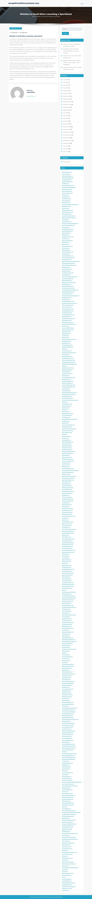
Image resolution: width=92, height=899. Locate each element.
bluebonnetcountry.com (68, 236)
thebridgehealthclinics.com (68, 673)
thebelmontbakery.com (67, 212)
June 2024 (65, 115)
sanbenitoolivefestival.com (68, 451)
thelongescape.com (66, 565)
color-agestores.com (67, 432)
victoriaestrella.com (67, 620)
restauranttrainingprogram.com (69, 392)
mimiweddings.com (66, 881)
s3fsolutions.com (66, 299)
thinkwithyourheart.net (67, 322)
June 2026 (65, 79)
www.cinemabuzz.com (67, 772)
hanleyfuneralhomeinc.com (68, 360)
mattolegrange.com (66, 567)
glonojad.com (65, 519)
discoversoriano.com (67, 457)
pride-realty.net (66, 841)
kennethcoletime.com (67, 546)
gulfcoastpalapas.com (67, 671)
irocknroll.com (65, 326)
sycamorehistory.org (67, 778)
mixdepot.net (65, 774)
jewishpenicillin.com (67, 396)
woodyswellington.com (67, 799)
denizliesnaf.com (66, 647)
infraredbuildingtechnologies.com (70, 290)
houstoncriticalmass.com (68, 468)
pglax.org (64, 590)
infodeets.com (65, 183)
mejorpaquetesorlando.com (68, 362)
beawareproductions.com (68, 531)
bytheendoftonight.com (67, 442)
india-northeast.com (67, 307)
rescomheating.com (67, 879)
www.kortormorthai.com (68, 725)
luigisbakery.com (66, 765)
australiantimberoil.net (67, 286)
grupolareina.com (66, 274)
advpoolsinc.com (66, 635)
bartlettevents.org (66, 271)
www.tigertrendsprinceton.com (69, 708)
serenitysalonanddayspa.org (68, 187)
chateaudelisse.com (67, 259)
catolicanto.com (66, 411)
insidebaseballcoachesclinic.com (70, 833)
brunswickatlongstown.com (68, 550)
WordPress (42, 897)
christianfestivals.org (67, 571)
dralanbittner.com (66, 343)
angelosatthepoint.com (67, 637)
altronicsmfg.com (66, 200)
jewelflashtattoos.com (67, 231)
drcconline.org (65, 630)
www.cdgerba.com (66, 808)
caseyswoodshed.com (67, 643)
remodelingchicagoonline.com (69, 753)
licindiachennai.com (67, 179)
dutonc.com (65, 563)
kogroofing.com (66, 248)
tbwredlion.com (66, 818)
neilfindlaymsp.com (67, 626)
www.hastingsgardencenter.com (70, 786)
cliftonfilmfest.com (66, 316)
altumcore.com (65, 658)
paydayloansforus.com (67, 210)
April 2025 (65, 90)
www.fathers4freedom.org (68, 709)
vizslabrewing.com (66, 341)
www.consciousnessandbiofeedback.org (71, 782)
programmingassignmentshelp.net (70, 204)
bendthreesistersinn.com (68, 599)
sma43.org (64, 751)
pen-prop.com (65, 706)
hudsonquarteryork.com (68, 804)
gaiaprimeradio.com (66, 559)
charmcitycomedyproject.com (69, 529)
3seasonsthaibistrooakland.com (69, 419)
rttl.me (63, 877)
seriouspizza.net (66, 654)
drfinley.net (65, 856)
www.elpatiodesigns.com (68, 803)
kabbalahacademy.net (67, 369)
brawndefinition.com (67, 489)
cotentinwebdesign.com (68, 278)
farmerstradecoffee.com (68, 683)
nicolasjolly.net (65, 506)
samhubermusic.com (67, 888)
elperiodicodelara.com (67, 176)
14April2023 (14, 32)
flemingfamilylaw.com (67, 858)
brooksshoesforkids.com (68, 664)
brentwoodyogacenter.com (68, 755)
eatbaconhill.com (66, 202)
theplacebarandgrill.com (68, 632)
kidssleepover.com (66, 206)
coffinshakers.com (66, 537)
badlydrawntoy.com (66, 692)
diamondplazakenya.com (68, 816)
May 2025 (65, 88)
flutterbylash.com (66, 844)
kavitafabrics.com (66, 609)
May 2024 (65, 118)
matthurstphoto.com (67, 829)
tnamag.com (65, 662)
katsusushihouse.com (67, 512)
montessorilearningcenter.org (69, 824)
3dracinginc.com (66, 466)
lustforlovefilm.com (67, 504)
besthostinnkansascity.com (68, 882)
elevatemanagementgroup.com (69, 852)
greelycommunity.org (67, 514)
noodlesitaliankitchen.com (68, 225)
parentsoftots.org (66, 679)
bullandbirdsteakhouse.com (68, 746)
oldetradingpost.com (67, 280)
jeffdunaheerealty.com (67, 715)
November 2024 (67, 104)
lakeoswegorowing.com (67, 862)
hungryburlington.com (67, 548)
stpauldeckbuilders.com (68, 732)
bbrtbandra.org (65, 234)
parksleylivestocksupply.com (69, 428)
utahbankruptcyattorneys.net (69, 324)
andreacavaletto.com (67, 426)
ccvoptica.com (65, 761)
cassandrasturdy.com (67, 449)
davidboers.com (66, 687)
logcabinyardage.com (67, 685)
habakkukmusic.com (67, 696)
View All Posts (30, 96)
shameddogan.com (66, 677)
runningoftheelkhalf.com (68, 713)
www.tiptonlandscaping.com (69, 757)
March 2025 (66, 93)
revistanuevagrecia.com (67, 521)
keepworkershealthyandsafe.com (70, 223)
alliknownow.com (66, 474)
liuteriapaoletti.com (66, 594)
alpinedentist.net (66, 250)
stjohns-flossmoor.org (67, 601)
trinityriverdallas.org (67, 415)
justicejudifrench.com (67, 540)
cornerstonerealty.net (67, 780)
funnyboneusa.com (66, 603)
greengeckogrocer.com (67, 381)
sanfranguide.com (66, 462)
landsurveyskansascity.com (68, 730)
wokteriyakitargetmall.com (68, 385)
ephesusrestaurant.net (67, 797)
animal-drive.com (66, 660)
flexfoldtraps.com (66, 721)
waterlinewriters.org (67, 675)
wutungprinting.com (67, 580)
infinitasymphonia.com (67, 508)
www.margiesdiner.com (67, 740)
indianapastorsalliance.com (68, 639)
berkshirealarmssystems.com (69, 339)
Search (65, 33)
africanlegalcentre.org (67, 510)
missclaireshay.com (66, 172)
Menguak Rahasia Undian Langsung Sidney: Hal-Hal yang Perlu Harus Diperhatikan (71, 62)
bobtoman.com (65, 244)
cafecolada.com (66, 455)
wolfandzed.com (66, 768)
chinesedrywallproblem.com (69, 597)
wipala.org (64, 434)
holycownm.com (66, 613)
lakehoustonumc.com (67, 694)
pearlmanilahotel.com (67, 240)
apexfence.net (65, 890)
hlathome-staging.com (67, 383)
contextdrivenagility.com (68, 533)
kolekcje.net (65, 409)
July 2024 (65, 112)
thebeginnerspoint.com (67, 459)
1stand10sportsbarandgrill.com (69, 364)
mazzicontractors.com (67, 793)
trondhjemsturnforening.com (69, 814)
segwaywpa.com (66, 670)
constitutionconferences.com (69, 649)
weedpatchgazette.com (67, 347)
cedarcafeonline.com (67, 189)
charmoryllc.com (66, 464)
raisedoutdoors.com (67, 320)
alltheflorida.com (66, 831)
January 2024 (66, 129)
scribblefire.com (66, 421)
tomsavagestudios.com (67, 398)
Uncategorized (23, 32)
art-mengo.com (66, 557)
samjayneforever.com (67, 827)
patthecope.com (66, 651)
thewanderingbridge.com (68, 542)
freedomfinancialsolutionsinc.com (70, 719)
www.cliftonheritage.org (68, 749)
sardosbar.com (65, 335)
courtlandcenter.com (67, 624)
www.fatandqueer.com (67, 727)
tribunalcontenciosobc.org (68, 478)
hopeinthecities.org (66, 444)
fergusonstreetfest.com (68, 825)
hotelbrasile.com (66, 267)
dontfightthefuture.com (67, 310)
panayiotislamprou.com (67, 255)
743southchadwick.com (67, 305)
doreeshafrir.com (66, 527)
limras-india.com (66, 174)
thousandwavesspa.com (68, 622)
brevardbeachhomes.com (68, 301)
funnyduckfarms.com (67, 848)
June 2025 (65, 85)
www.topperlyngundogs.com (69, 711)
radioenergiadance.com (67, 252)
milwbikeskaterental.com (68, 584)
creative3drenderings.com (68, 681)
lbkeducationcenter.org (67, 413)
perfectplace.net (66, 417)
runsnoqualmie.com (67, 736)
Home (82, 3)
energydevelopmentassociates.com (70, 295)
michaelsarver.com (66, 379)
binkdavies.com (66, 495)
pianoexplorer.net (66, 787)
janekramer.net (65, 554)
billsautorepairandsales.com (69, 820)
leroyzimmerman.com (67, 854)
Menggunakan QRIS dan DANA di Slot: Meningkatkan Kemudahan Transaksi (71, 51)
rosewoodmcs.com (66, 776)
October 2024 (66, 107)
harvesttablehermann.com (68, 291)
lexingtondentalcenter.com (68, 386)
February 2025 (66, 96)
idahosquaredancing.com (68, 329)
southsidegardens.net (67, 789)
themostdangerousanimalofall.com (70, 470)
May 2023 (65, 151)
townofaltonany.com (67, 588)
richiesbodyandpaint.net (68, 177)
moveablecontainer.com (68, 272)
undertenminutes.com (67, 193)
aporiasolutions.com (67, 668)
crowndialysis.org (66, 390)
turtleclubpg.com (66, 616)
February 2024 (66, 126)
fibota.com (64, 806)
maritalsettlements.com (68, 582)
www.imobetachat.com (67, 689)
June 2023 (65, 148)
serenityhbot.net (66, 700)
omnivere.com (65, 195)
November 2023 (67, 135)
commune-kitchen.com (67, 500)
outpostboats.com (66, 440)
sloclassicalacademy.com (68, 480)
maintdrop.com (65, 242)
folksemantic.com (66, 333)
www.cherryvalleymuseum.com (69, 276)
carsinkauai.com (66, 835)
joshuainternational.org (67, 702)
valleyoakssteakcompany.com (69, 641)
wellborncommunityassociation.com (71, 261)
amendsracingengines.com (68, 723)
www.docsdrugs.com (67, 738)
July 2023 (65, 146)
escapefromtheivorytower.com (23, 3)
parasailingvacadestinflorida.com (70, 839)
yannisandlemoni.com (67, 345)
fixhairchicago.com (66, 645)
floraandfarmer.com (67, 297)
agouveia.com (65, 865)
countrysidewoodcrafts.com (68, 215)
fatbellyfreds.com (66, 801)
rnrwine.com (65, 860)
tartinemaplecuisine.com (68, 552)
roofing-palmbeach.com (68, 309)
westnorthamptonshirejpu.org (69, 265)
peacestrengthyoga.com (68, 717)
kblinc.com (64, 348)
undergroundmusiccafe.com (68, 886)
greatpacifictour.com (67, 618)
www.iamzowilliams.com (68, 784)
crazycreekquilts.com (67, 493)
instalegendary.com (66, 221)
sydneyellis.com (66, 388)
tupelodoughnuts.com (67, 356)
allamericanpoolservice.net (68, 394)
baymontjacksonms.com (68, 586)
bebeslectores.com (66, 284)
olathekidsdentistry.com (68, 358)
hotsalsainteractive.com (68, 185)
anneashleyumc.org (66, 729)
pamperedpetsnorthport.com (69, 352)
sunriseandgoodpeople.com (68, 595)
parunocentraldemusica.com (69, 810)
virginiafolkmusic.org (67, 404)
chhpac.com (65, 871)
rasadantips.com (66, 196)
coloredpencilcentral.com (68, 314)
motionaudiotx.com (66, 875)
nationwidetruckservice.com (69, 614)
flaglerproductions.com (67, 487)
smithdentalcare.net (67, 884)
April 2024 (65, 121)
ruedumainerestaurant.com (68, 516)
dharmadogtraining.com (67, 873)
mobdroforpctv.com (67, 447)
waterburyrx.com (66, 634)
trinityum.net (65, 791)
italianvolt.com (65, 337)
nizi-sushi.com (65, 556)
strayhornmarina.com (67, 485)
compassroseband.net (67, 656)
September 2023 (67, 140)
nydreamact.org (66, 227)
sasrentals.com (65, 375)
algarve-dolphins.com (67, 575)
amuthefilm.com (66, 502)
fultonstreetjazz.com (67, 269)
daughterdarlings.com (67, 181)
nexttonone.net (65, 698)
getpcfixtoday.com (66, 233)
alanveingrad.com (66, 576)
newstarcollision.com (67, 373)
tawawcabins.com (66, 331)
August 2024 (66, 110)
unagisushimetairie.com (67, 229)
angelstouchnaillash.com (68, 367)
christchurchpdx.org (67, 497)
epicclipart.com (65, 238)
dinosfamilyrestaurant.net (68, 288)
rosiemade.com (65, 354)
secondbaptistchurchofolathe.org (70, 867)
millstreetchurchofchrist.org (69, 837)
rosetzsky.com (65, 518)
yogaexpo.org (65, 423)
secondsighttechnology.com (68, 377)
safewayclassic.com (67, 214)
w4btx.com (64, 366)
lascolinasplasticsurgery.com (69, 747)
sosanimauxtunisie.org (67, 246)
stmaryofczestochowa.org (68, 539)
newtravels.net (65, 208)
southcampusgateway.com (68, 257)
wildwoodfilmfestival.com (68, 263)
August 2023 (66, 143)
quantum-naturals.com (67, 822)
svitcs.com (64, 652)
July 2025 (65, 82)
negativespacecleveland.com (69, 592)
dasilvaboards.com (66, 481)
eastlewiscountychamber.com (69, 476)
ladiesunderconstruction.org (69, 282)
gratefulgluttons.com (67, 445)
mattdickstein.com (66, 691)
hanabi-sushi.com (66, 766)
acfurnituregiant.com (67, 191)
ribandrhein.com (66, 407)
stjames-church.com (67, 523)
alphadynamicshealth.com (68, 842)
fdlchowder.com (66, 742)
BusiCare (52, 897)
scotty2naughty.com (67, 525)
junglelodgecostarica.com (68, 569)
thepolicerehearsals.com (68, 472)
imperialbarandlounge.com (68, 318)
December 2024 (67, 101)
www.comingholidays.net (68, 461)
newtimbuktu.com (66, 198)
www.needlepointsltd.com (68, 744)
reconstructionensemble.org (69, 607)
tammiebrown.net (66, 561)
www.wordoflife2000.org (68, 328)
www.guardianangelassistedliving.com (71, 812)
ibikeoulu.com (65, 535)
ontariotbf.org (65, 219)
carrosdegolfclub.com (67, 293)
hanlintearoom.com (66, 846)
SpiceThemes (59, 897)
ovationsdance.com (66, 405)
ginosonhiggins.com (66, 578)
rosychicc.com (65, 438)
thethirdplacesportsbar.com (68, 795)
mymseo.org (65, 869)
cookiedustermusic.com (68, 605)
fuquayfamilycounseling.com (69, 863)
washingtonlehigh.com (67, 763)
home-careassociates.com (68, 424)
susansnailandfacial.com (68, 704)
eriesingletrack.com (67, 350)
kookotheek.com (66, 253)
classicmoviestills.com (67, 453)
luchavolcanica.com (66, 611)
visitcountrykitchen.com (68, 573)
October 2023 (66, 137)
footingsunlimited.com (67, 734)
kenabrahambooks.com (67, 499)
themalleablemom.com (67, 544)
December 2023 (67, 132)
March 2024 (66, 124)
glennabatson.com (66, 483)
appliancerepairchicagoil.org (68, 217)
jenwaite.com (65, 850)
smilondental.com (66, 371)
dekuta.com (65, 770)
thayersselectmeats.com (68, 666)
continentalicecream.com (68, 491)
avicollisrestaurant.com (67, 628)
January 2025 (66, 99)
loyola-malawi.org (66, 436)
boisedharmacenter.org (67, 430)
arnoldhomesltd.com (67, 312)
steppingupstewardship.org (68, 759)
